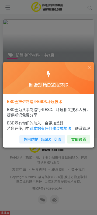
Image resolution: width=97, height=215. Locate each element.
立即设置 (78, 139)
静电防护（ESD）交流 (42, 139)
